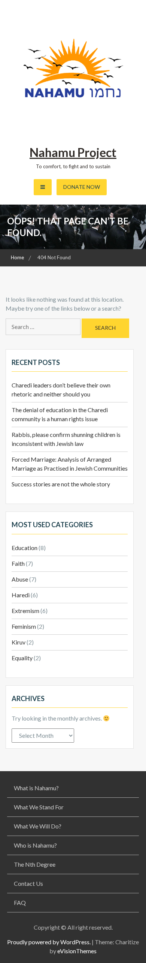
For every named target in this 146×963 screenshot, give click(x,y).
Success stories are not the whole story (61, 483)
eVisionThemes (77, 950)
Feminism (24, 626)
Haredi (21, 594)
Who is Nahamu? (35, 845)
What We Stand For (39, 806)
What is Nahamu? (36, 787)
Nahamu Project (73, 152)
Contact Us (28, 883)
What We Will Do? (37, 826)
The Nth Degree (34, 864)
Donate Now (81, 187)
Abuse (20, 579)
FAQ (20, 902)
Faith (18, 563)
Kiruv (18, 642)
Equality (22, 657)
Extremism (25, 610)
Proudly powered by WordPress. (49, 941)
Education (24, 547)
